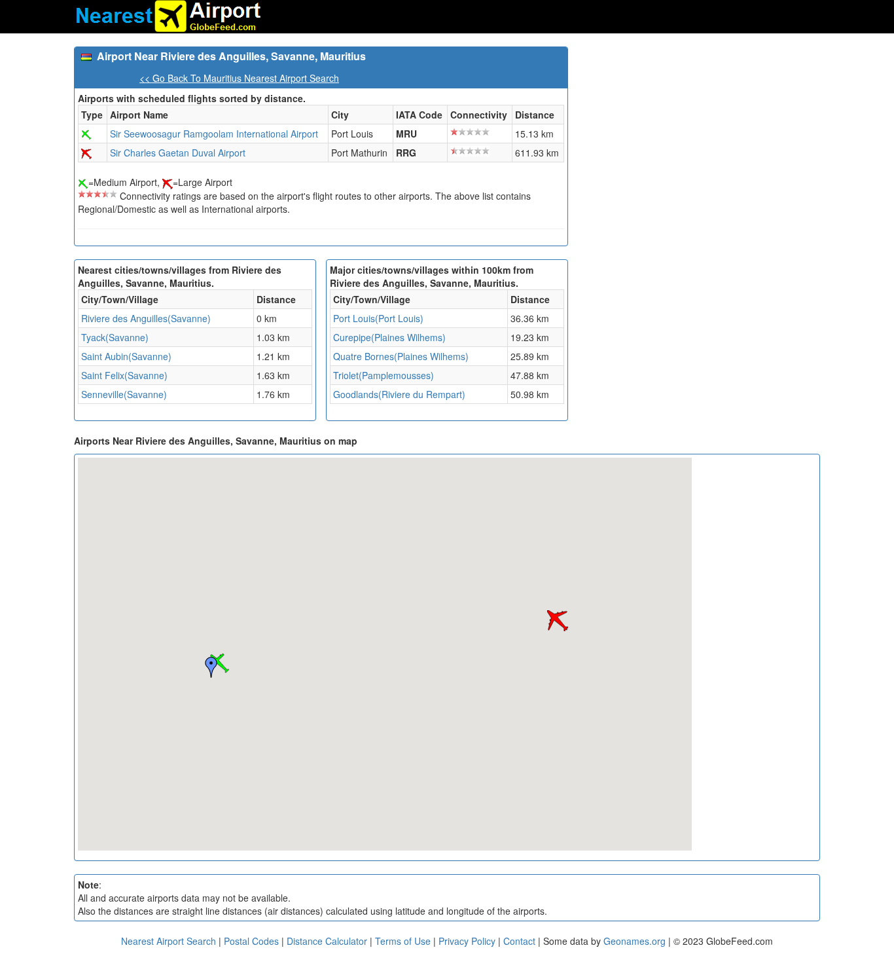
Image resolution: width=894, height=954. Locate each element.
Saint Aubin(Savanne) (126, 356)
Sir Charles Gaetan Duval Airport (177, 152)
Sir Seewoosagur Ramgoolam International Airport (214, 133)
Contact (519, 940)
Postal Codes (251, 940)
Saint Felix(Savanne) (124, 375)
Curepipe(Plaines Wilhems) (389, 337)
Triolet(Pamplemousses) (383, 375)
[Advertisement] (699, 138)
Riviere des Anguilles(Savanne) (146, 318)
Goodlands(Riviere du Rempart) (399, 394)
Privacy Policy (468, 940)
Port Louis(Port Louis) (378, 318)
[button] (557, 620)
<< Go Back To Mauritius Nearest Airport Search (239, 77)
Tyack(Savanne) (115, 337)
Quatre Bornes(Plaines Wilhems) (401, 356)
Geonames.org (634, 940)
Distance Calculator (327, 940)
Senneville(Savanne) (124, 394)
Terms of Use (404, 940)
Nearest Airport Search (168, 940)
